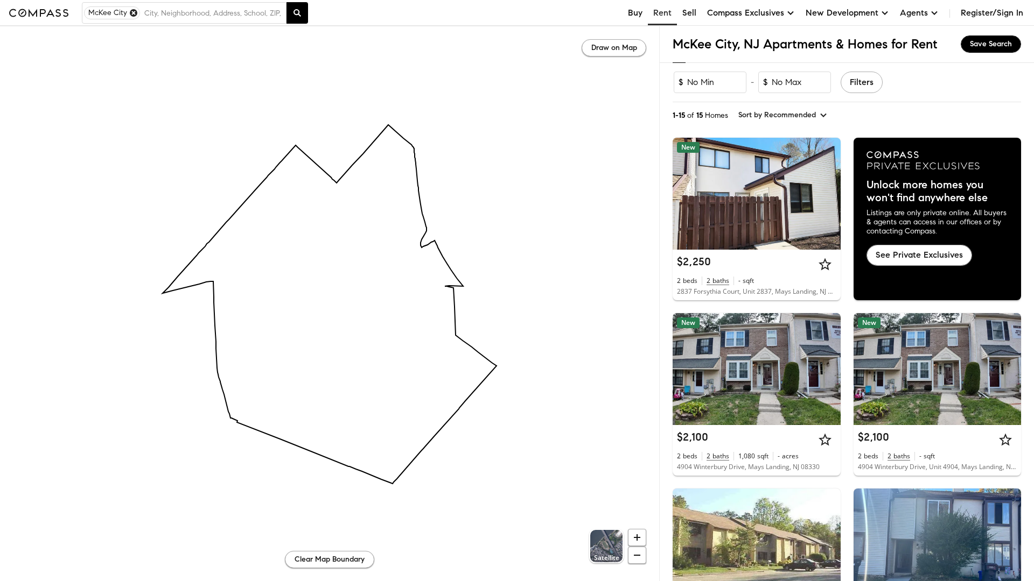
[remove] (133, 13)
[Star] (825, 264)
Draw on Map (614, 47)
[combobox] (213, 13)
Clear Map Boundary (330, 559)
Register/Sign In (992, 13)
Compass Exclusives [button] (745, 13)
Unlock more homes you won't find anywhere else (927, 191)
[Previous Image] (685, 193)
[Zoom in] (637, 537)
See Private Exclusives (919, 255)
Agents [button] (914, 13)
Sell (689, 13)
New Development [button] (842, 13)
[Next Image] (827, 193)
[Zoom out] (637, 555)
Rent (662, 13)
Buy (635, 13)
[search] (297, 13)
